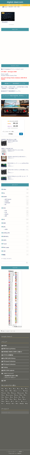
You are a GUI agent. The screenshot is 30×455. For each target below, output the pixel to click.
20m (23, 388)
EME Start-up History (9, 348)
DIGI (15, 208)
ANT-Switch (16, 199)
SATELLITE (15, 232)
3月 (11, 331)
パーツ (4, 403)
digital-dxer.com (15, 2)
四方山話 (8, 403)
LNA (12, 397)
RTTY (16, 399)
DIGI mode (14, 393)
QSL (15, 226)
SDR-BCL (15, 236)
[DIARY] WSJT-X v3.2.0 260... (16, 150)
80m (11, 390)
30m (27, 388)
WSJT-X (8, 401)
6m (15, 193)
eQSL (16, 229)
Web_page (15, 247)
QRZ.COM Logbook (8, 370)
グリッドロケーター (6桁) (8, 131)
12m (11, 388)
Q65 (16, 215)
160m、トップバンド (18, 390)
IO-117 (7, 397)
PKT (3, 399)
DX (15, 219)
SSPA (15, 240)
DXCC (4, 395)
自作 (17, 403)
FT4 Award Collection (9, 364)
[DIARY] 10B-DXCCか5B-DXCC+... (17, 156)
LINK (4, 380)
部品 (27, 403)
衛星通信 (22, 403)
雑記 (15, 254)
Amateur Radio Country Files (9, 75)
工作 (15, 251)
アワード (18, 401)
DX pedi (16, 395)
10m (7, 388)
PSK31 (16, 214)
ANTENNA (26, 390)
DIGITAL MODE (21, 393)
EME (15, 223)
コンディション (24, 401)
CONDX (16, 201)
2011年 (7, 331)
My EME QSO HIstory (9, 358)
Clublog (5, 367)
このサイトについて (8, 373)
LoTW (16, 397)
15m (15, 388)
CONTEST (16, 202)
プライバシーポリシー (10, 377)
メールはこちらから (6, 258)
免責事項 (20, 451)
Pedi (24, 397)
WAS (3, 401)
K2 (16, 204)
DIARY (15, 196)
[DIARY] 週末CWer (13, 141)
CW (9, 393)
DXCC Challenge (10, 395)
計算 (21, 133)
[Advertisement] (15, 47)
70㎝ (7, 390)
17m (19, 388)
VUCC (25, 399)
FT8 (16, 212)
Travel (15, 243)
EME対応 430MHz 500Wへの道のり (12, 351)
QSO (11, 399)
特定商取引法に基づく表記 (11, 375)
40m (3, 390)
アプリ (13, 401)
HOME (5, 345)
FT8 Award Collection (9, 361)
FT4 (16, 210)
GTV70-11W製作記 (8, 355)
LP (20, 397)
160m (15, 189)
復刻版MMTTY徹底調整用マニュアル (11, 91)
